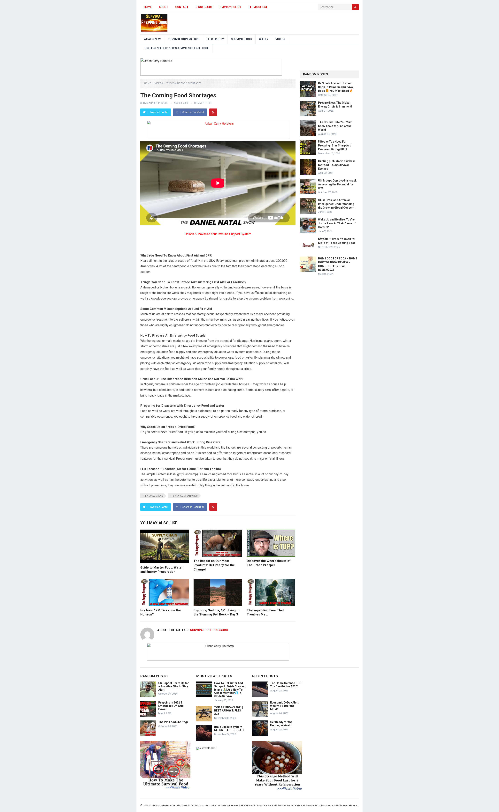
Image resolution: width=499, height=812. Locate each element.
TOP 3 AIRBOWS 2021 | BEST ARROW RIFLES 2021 (228, 711)
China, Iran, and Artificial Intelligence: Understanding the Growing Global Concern (336, 203)
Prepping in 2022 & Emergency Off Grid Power (171, 706)
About (163, 7)
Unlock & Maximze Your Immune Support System (218, 234)
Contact (181, 7)
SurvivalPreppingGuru (154, 103)
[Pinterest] (213, 112)
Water (263, 39)
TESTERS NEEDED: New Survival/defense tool (176, 48)
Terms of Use (258, 7)
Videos (280, 39)
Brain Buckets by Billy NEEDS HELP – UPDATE (229, 728)
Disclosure (204, 7)
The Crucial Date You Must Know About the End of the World (335, 126)
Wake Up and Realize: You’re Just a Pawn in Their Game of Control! (337, 223)
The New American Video (184, 496)
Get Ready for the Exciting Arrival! (281, 723)
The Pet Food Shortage (173, 722)
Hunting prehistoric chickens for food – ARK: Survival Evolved (337, 165)
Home (148, 7)
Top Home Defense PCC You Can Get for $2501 (285, 685)
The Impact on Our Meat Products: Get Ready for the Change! (214, 565)
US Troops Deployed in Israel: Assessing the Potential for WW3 (337, 184)
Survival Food (241, 39)
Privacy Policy (230, 7)
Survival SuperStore (183, 39)
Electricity (215, 39)
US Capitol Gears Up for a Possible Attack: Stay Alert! (173, 686)
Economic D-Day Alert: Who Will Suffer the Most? (284, 706)
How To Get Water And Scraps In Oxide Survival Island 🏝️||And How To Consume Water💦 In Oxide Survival (229, 690)
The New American (152, 496)
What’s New (152, 39)
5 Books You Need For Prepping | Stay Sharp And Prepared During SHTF (334, 145)
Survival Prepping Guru (164, 805)
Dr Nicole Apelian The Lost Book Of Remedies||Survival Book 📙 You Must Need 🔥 (336, 87)
